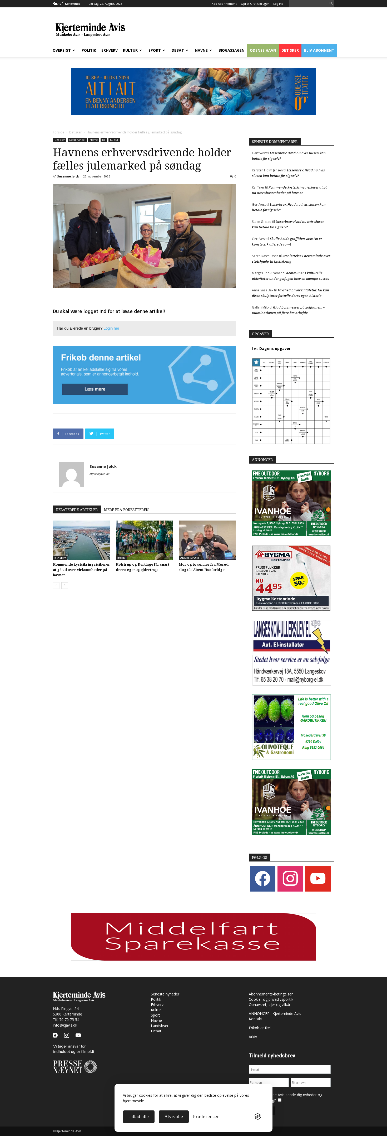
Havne (94, 140)
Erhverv (109, 50)
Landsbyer (159, 1025)
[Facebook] (262, 878)
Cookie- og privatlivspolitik (271, 999)
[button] (331, 4)
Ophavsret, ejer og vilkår (269, 1004)
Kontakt (255, 1018)
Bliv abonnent (319, 50)
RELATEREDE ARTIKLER (77, 510)
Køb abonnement (224, 4)
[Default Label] (318, 878)
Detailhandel (77, 140)
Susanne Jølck (68, 176)
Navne (201, 50)
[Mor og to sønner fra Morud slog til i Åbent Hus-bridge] (207, 540)
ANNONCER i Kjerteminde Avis (275, 1013)
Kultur (130, 50)
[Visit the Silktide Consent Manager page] (257, 1116)
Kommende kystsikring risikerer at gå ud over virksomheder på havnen (81, 569)
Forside (58, 132)
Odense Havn (263, 50)
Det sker (290, 50)
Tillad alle (139, 1116)
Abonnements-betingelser (271, 994)
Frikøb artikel (260, 1027)
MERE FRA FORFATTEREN (126, 510)
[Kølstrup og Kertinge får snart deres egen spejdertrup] (144, 540)
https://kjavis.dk (100, 473)
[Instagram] (290, 878)
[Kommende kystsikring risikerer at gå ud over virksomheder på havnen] (81, 540)
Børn (121, 558)
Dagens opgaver (275, 348)
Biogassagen (232, 50)
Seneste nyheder (165, 994)
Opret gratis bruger (255, 4)
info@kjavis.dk (65, 1025)
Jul (104, 140)
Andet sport (190, 558)
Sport (154, 50)
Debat (178, 50)
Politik (89, 50)
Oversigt (62, 50)
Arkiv (253, 1036)
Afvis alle (174, 1116)
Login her (111, 328)
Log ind (278, 4)
